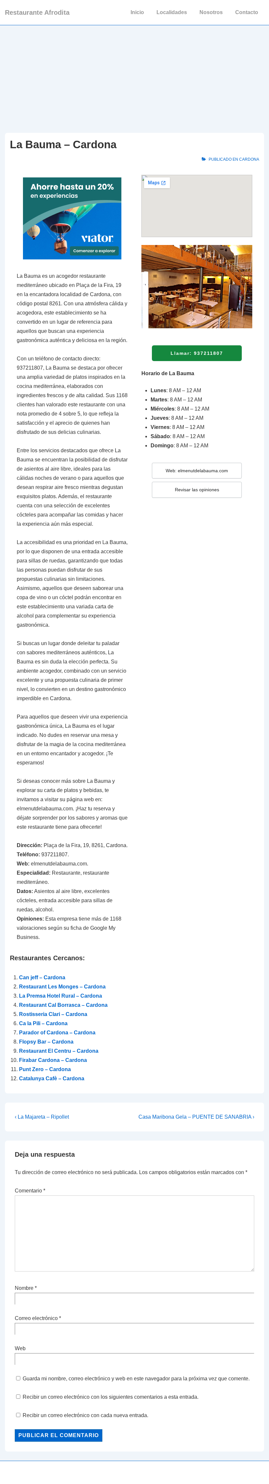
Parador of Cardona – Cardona (57, 1032)
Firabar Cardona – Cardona (53, 1060)
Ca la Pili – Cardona (43, 1023)
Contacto (246, 12)
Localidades (171, 12)
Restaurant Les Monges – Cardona (62, 986)
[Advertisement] (134, 74)
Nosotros (211, 12)
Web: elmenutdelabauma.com (197, 470)
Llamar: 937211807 (197, 353)
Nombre (24, 1288)
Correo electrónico (36, 1318)
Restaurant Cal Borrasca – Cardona (63, 1005)
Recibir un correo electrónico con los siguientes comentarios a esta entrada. (110, 1397)
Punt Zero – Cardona (45, 1069)
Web (20, 1348)
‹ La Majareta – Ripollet (42, 1117)
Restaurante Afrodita (37, 12)
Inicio (137, 12)
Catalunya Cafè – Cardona (51, 1078)
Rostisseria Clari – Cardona (53, 1014)
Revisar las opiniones (197, 489)
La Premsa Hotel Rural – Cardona (60, 996)
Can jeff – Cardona (42, 977)
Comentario (30, 1190)
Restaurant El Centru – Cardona (58, 1051)
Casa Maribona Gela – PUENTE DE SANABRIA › (196, 1117)
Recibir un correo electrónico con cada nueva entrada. (85, 1415)
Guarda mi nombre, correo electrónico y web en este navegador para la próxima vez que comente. (136, 1378)
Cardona (249, 159)
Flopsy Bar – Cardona (46, 1042)
